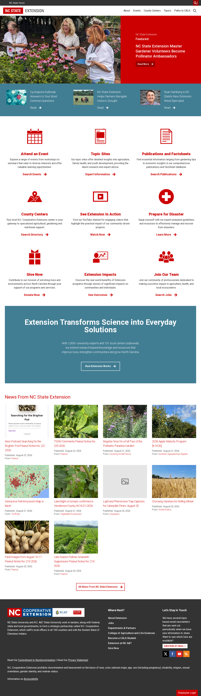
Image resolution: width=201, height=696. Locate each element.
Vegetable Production (71, 514)
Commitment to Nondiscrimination (36, 660)
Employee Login (187, 692)
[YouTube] (179, 654)
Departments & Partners (122, 628)
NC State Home (17, 3)
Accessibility (31, 678)
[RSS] (186, 654)
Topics (167, 10)
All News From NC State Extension (98, 586)
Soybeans (114, 514)
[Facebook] (172, 654)
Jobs (111, 623)
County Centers (152, 10)
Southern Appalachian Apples (173, 454)
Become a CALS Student (122, 638)
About (127, 10)
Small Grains (164, 509)
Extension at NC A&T (120, 643)
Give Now (113, 648)
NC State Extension (146, 34)
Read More (143, 64)
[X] (166, 654)
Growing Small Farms (120, 454)
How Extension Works (98, 366)
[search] (196, 3)
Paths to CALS (182, 10)
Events (137, 10)
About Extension (117, 618)
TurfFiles (15, 514)
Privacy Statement (78, 660)
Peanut (14, 458)
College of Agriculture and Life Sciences (131, 633)
